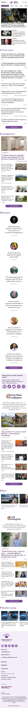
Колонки (5, 213)
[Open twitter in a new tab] (23, 386)
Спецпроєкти (8, 134)
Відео (3, 491)
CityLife (11, 5)
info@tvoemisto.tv (5, 654)
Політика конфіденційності (8, 677)
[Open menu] (26, 2)
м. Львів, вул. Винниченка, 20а (9, 657)
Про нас (3, 671)
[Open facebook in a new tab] (4, 386)
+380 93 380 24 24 (5, 652)
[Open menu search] (23, 2)
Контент (4, 662)
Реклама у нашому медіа (7, 673)
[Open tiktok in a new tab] (9, 386)
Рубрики (4, 665)
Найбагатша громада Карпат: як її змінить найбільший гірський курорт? (9, 506)
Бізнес (21, 5)
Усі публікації (5, 5)
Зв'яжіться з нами (6, 679)
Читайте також (8, 608)
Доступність (4, 675)
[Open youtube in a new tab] (14, 386)
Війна (16, 5)
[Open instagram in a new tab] (19, 386)
